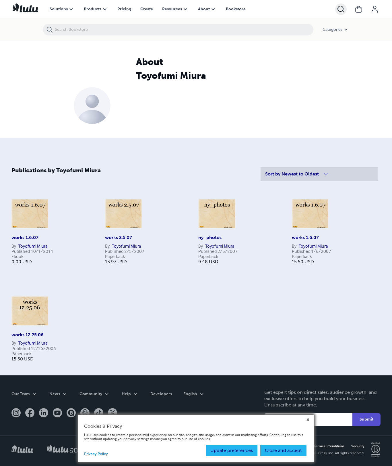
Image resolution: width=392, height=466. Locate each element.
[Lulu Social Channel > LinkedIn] (43, 413)
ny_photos (210, 237)
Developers (161, 393)
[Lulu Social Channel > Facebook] (29, 413)
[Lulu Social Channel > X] (112, 413)
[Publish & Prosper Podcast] (85, 413)
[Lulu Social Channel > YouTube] (57, 413)
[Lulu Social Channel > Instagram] (16, 413)
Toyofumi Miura (33, 246)
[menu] (71, 9)
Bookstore (236, 9)
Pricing (124, 9)
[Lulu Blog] (71, 413)
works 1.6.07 (24, 237)
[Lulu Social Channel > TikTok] (98, 413)
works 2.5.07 (118, 237)
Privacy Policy (96, 454)
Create (146, 9)
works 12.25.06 (27, 334)
